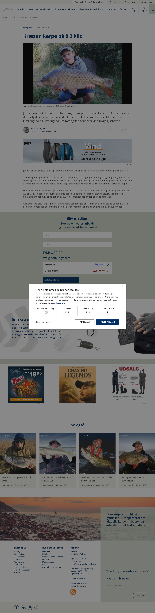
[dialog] (77, 306)
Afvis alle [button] (85, 322)
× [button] (122, 287)
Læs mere (60, 303)
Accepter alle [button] (108, 322)
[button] (43, 322)
